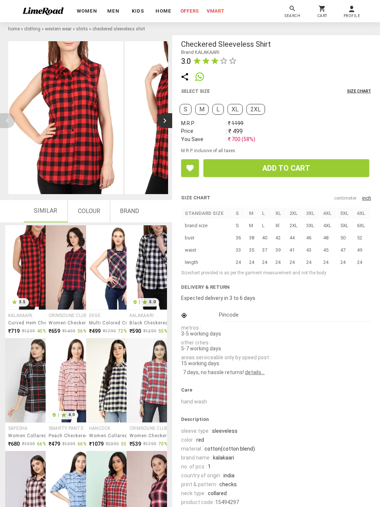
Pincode (229, 314)
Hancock (100, 428)
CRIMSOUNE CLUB (68, 315)
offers (189, 11)
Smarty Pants (66, 428)
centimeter (345, 198)
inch (366, 198)
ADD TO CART (286, 168)
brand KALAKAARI (200, 52)
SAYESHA (18, 428)
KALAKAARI (20, 315)
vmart (216, 11)
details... (255, 372)
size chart (359, 91)
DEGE (95, 315)
